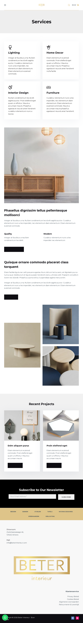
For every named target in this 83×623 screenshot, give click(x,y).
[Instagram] (77, 618)
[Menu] (5, 5)
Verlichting (50, 516)
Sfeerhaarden (33, 516)
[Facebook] (72, 618)
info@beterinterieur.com (17, 543)
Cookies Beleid (73, 599)
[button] (5, 618)
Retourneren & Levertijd (69, 605)
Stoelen (38, 511)
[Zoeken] (69, 5)
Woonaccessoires (66, 511)
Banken (25, 511)
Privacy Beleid (73, 596)
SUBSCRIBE (66, 497)
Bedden (13, 511)
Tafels (49, 511)
